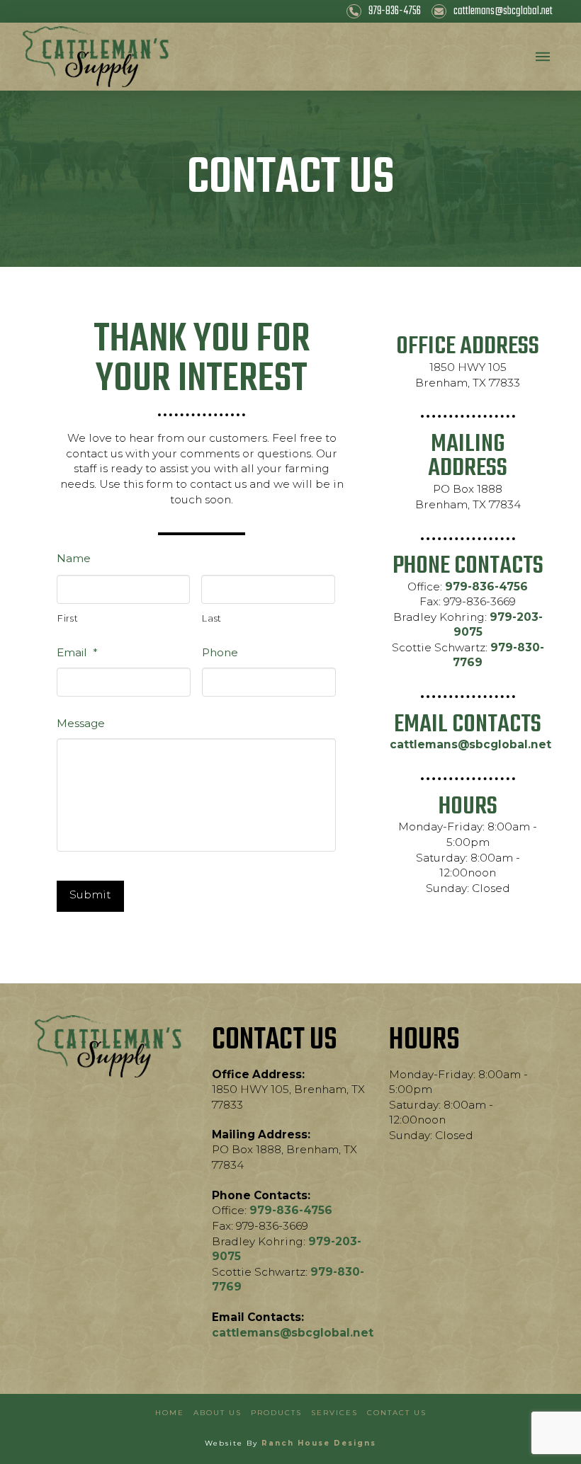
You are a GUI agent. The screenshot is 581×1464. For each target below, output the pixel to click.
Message (81, 723)
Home (169, 1412)
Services (334, 1412)
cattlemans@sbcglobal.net (470, 744)
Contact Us (397, 1412)
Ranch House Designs (318, 1443)
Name (74, 558)
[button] (542, 56)
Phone (220, 652)
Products (276, 1412)
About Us (217, 1412)
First (67, 618)
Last (212, 618)
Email (77, 652)
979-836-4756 (486, 586)
